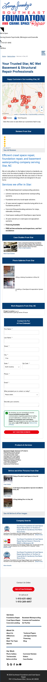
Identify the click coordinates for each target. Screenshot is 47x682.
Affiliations (10, 636)
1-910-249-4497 (23, 601)
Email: (6, 382)
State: (6, 363)
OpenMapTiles (24, 114)
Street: (6, 346)
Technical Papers (29, 633)
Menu (43, 55)
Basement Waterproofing (31, 618)
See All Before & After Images (15, 513)
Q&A (8, 638)
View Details (7, 484)
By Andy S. (7, 148)
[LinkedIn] (17, 664)
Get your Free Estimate (21, 432)
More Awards (7, 565)
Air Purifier (26, 623)
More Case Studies (9, 253)
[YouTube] (20, 664)
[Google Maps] (11, 664)
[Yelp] (8, 664)
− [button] (42, 110)
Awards (9, 644)
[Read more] (38, 534)
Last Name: (8, 337)
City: (6, 355)
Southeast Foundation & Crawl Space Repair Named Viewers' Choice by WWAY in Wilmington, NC (30, 541)
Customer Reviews (30, 654)
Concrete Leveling (13, 623)
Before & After (11, 659)
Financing (26, 638)
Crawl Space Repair (13, 620)
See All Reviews (10, 150)
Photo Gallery (11, 654)
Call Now (3, 48)
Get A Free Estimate (23, 589)
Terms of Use (33, 423)
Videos (25, 656)
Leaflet (16, 114)
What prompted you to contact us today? (17, 391)
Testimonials (11, 656)
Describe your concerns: (11, 402)
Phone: (7, 374)
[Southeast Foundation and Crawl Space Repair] (23, 13)
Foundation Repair (13, 618)
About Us (9, 633)
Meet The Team (12, 641)
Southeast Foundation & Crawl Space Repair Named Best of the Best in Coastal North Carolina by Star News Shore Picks (30, 529)
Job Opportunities (30, 636)
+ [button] (42, 107)
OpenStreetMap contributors (36, 114)
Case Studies (28, 659)
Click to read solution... (25, 248)
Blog (25, 641)
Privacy (11, 424)
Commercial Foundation (31, 620)
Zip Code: (26, 363)
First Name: (8, 329)
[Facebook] (14, 664)
